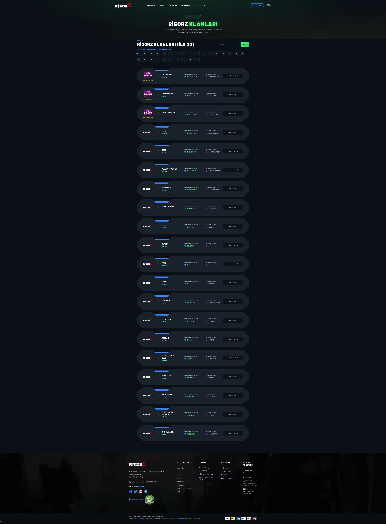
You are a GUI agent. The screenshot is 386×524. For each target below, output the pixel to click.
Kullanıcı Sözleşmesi (206, 474)
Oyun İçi (173, 6)
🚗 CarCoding (248, 481)
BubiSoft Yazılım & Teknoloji (141, 518)
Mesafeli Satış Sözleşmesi (204, 469)
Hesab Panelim (227, 478)
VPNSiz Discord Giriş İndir (184, 489)
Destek (207, 6)
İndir (197, 6)
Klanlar (179, 475)
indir (178, 471)
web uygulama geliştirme (178, 518)
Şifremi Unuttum (227, 471)
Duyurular (185, 6)
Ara (245, 44)
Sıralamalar (181, 485)
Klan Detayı (232, 76)
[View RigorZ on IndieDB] (136, 499)
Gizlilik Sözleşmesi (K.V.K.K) (205, 478)
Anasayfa (151, 6)
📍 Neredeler (248, 470)
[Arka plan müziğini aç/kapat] (1, 521)
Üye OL (223, 475)
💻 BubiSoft (247, 489)
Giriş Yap (224, 468)
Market (163, 6)
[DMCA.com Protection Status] (149, 500)
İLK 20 (138, 53)
